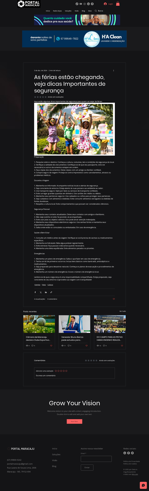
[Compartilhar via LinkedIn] (46, 292)
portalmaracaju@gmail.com (20, 463)
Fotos (44, 285)
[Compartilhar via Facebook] (35, 292)
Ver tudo (123, 311)
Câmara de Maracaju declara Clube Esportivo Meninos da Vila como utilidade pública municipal (39, 338)
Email (83, 453)
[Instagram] (84, 4)
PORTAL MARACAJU (22, 448)
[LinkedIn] (88, 4)
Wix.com (135, 474)
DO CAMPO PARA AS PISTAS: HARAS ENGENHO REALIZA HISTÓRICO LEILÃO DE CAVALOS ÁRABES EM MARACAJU (110, 338)
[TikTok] (77, 4)
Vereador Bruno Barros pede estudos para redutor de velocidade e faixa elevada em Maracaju (73, 338)
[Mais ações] (113, 70)
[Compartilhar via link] (51, 292)
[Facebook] (92, 4)
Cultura (50, 285)
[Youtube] (80, 4)
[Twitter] (132, 453)
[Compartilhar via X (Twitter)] (40, 292)
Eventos (37, 285)
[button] (118, 3)
